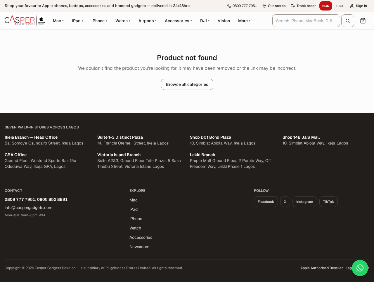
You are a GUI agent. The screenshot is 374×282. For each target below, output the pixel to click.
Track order (306, 6)
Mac (133, 200)
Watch (135, 228)
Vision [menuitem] (224, 20)
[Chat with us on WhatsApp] (360, 268)
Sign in (361, 6)
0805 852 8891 (52, 199)
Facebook (266, 201)
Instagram (304, 201)
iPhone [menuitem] (99, 20)
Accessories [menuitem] (178, 20)
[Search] (347, 20)
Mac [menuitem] (58, 20)
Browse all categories (187, 84)
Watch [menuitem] (122, 20)
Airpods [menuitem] (147, 20)
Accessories (140, 237)
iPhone (135, 218)
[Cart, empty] (362, 20)
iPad (133, 209)
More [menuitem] (246, 22)
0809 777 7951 (20, 199)
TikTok (328, 201)
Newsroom (139, 246)
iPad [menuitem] (77, 20)
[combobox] (306, 20)
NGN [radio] (325, 6)
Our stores (276, 6)
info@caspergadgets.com (28, 207)
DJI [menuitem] (204, 20)
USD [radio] (339, 6)
